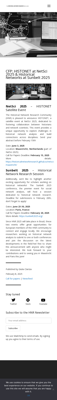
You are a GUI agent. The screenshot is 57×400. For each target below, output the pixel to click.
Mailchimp (19, 335)
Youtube (43, 303)
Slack (28, 303)
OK (28, 395)
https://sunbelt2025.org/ (31, 216)
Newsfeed (27, 278)
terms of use (33, 339)
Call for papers (13, 278)
